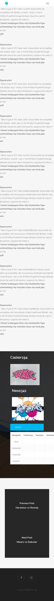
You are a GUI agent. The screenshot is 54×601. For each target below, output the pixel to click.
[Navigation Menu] (47, 3)
